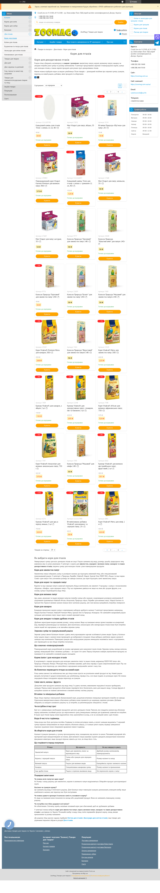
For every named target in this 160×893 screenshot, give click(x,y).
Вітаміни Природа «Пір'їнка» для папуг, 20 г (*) (111, 126)
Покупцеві (8, 91)
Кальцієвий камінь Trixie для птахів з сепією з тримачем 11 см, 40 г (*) (79, 183)
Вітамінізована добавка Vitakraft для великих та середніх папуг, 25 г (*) (77, 524)
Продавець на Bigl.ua (80, 873)
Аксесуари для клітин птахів (15, 50)
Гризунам (7, 30)
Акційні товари (9, 87)
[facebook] (35, 78)
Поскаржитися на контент (81, 876)
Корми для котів (10, 22)
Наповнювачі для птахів (13, 55)
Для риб (7, 63)
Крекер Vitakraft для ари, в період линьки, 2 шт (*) (47, 523)
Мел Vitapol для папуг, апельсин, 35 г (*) (111, 182)
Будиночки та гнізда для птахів (16, 46)
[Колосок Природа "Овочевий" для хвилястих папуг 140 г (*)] (80, 220)
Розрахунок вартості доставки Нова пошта (97, 844)
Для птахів (8, 34)
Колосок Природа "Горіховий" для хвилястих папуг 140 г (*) (48, 295)
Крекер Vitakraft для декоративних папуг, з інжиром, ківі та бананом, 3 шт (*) (80, 408)
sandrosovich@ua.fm (138, 93)
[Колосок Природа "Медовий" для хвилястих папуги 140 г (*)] (112, 276)
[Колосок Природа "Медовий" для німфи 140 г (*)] (80, 445)
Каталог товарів (49, 846)
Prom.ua (92, 871)
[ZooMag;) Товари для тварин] (56, 32)
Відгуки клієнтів (87, 857)
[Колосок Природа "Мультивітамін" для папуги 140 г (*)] (112, 220)
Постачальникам (10, 95)
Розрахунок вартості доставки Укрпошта (96, 847)
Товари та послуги (45, 49)
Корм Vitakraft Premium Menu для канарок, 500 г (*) (48, 351)
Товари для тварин (11, 59)
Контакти (46, 850)
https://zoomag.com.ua (139, 76)
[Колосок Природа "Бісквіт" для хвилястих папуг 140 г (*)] (80, 276)
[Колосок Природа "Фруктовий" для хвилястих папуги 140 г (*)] (80, 332)
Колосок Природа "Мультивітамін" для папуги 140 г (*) (111, 241)
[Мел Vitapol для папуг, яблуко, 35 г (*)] (80, 107)
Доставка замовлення (90, 840)
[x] (38, 78)
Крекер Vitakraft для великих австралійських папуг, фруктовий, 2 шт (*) (110, 466)
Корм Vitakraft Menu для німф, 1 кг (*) (111, 523)
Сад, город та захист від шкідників (13, 72)
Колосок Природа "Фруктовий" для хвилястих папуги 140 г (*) (79, 351)
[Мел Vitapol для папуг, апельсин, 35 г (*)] (112, 162)
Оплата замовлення (89, 851)
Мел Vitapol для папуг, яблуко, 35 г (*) (80, 126)
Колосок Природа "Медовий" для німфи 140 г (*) (80, 465)
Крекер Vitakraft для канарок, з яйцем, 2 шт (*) (49, 407)
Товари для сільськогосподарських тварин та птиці (15, 80)
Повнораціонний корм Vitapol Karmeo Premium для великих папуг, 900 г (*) (48, 183)
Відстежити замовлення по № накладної (84, 42)
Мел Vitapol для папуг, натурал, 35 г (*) (48, 240)
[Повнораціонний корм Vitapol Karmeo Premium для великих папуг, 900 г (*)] (49, 162)
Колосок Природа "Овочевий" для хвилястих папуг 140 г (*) (79, 240)
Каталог (7, 17)
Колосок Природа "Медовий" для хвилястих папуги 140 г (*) (111, 295)
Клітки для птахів (10, 42)
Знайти (120, 22)
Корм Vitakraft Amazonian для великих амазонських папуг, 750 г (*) (49, 466)
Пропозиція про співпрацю (14, 840)
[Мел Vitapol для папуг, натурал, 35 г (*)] (49, 220)
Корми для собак (11, 26)
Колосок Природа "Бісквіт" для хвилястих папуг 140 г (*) (79, 295)
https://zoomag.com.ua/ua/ (141, 84)
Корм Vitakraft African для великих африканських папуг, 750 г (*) (110, 408)
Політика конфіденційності (100, 876)
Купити (47, 145)
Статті (6, 99)
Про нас (110, 42)
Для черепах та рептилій (14, 67)
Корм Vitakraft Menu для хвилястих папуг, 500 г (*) (108, 351)
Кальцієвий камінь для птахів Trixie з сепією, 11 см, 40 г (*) (48, 126)
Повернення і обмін (89, 854)
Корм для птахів (10, 38)
